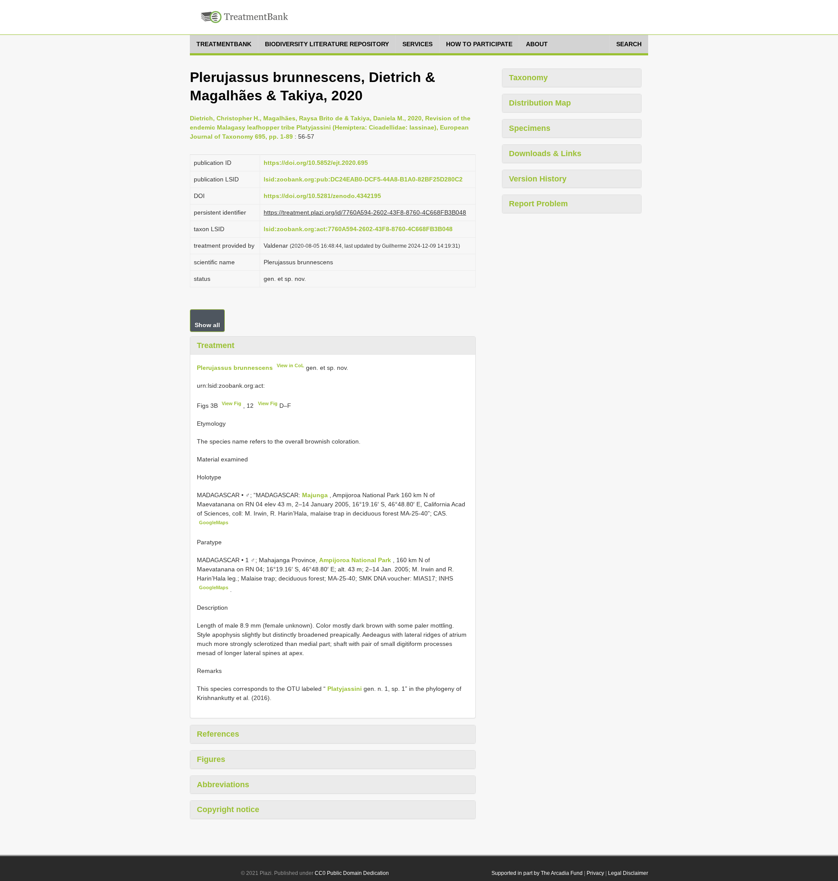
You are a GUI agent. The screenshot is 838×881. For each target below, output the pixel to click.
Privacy (595, 873)
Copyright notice (228, 809)
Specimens (529, 128)
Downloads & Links (545, 153)
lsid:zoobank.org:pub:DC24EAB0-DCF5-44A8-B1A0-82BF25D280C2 (363, 179)
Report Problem (538, 203)
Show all (207, 324)
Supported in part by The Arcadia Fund (537, 873)
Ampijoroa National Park (356, 560)
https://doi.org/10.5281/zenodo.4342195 (322, 195)
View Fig (231, 403)
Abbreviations (223, 784)
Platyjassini (344, 688)
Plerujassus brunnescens (235, 367)
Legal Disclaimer (628, 873)
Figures (211, 759)
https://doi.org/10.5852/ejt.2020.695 (316, 162)
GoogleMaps (213, 522)
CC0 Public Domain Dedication (352, 873)
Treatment (215, 345)
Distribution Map (540, 103)
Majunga (316, 495)
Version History (538, 178)
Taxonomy (528, 77)
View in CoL (290, 365)
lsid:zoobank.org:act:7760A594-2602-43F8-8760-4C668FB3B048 (358, 228)
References (218, 734)
